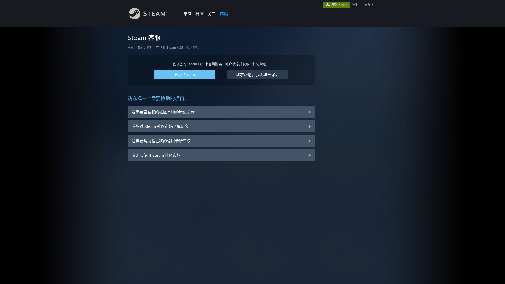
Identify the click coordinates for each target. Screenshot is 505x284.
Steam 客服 (144, 38)
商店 (187, 14)
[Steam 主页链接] (148, 18)
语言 (367, 5)
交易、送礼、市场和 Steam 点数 (160, 47)
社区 (199, 14)
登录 (355, 5)
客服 (224, 14)
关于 (212, 14)
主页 (131, 47)
